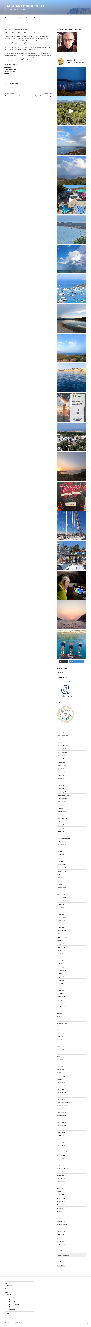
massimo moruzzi (62, 1112)
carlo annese (60, 835)
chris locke (60, 858)
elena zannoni (61, 920)
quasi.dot (59, 1165)
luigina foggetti (61, 1066)
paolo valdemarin (62, 1158)
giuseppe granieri (61, 986)
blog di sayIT (60, 825)
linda (58, 1029)
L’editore (8, 67)
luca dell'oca (60, 1049)
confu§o (59, 874)
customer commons (62, 881)
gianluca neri (60, 957)
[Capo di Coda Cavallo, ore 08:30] (71, 229)
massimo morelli (61, 1109)
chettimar (59, 848)
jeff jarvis (59, 1003)
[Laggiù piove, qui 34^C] (71, 259)
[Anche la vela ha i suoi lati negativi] (71, 555)
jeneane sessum (61, 1006)
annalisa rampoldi (62, 788)
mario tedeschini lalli (62, 1099)
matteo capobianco (62, 1122)
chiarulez (59, 851)
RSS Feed (9, 1285)
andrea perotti (61, 785)
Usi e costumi (10, 71)
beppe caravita (61, 821)
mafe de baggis (61, 1076)
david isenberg (61, 894)
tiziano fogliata (61, 1231)
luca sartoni (60, 1053)
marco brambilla (61, 1082)
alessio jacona (61, 762)
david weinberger (62, 897)
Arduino (9, 1294)
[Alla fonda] (71, 81)
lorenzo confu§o (61, 1036)
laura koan (60, 1016)
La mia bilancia (11, 1309)
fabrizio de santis (61, 930)
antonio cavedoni (62, 801)
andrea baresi (61, 772)
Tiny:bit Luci (12, 1299)
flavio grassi (60, 944)
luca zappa (60, 1062)
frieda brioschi (61, 950)
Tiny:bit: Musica (13, 1302)
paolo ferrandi (61, 1155)
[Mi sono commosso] (71, 407)
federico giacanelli (62, 937)
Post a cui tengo (18, 18)
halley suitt (60, 993)
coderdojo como (61, 871)
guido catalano (61, 990)
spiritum (59, 1214)
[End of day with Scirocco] (71, 348)
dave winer (60, 891)
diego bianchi (60, 907)
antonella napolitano (62, 798)
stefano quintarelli (62, 1224)
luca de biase (60, 1046)
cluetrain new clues (62, 868)
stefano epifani (61, 1221)
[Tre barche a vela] (71, 288)
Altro (27, 18)
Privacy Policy (60, 1265)
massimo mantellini (62, 1105)
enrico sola (60, 924)
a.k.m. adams (60, 732)
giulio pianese (60, 983)
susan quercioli (61, 1228)
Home (7, 18)
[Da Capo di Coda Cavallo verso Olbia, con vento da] (71, 110)
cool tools (59, 877)
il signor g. (59, 1000)
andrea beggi (60, 775)
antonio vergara (61, 815)
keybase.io (60, 672)
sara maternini (61, 1185)
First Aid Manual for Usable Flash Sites (32, 41)
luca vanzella (60, 1059)
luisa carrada (60, 1069)
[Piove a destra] (71, 140)
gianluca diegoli (61, 953)
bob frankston (61, 828)
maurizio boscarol (62, 1129)
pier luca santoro (61, 1162)
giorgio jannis (60, 977)
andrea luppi (60, 782)
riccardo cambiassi (62, 1168)
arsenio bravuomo (62, 818)
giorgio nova (60, 980)
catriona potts (61, 841)
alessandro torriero (62, 759)
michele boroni (61, 1135)
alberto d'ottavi (61, 739)
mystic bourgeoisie (62, 1142)
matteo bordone (61, 1119)
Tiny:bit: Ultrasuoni (14, 1307)
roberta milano (61, 1172)
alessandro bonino (62, 752)
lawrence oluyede (62, 1020)
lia (57, 1026)
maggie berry (60, 1079)
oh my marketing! (62, 1152)
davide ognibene (61, 901)
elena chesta (60, 914)
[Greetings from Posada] (71, 318)
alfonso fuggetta (61, 768)
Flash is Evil (31, 49)
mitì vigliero (60, 1138)
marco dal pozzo (61, 1086)
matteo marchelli (61, 1125)
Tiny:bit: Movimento (14, 1304)
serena (59, 1191)
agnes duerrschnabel (63, 735)
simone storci (60, 1208)
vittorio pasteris (61, 1244)
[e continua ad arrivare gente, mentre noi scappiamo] (71, 199)
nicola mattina (61, 1145)
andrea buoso (61, 778)
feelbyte (59, 940)
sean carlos (60, 1188)
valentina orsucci (61, 1241)
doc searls (60, 911)
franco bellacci (61, 947)
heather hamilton (61, 996)
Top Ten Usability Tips (35, 47)
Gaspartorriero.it (25, 6)
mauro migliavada (62, 1132)
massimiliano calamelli (63, 1102)
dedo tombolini (61, 904)
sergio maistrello (61, 1195)
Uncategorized (13, 83)
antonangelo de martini (63, 795)
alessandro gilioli (61, 755)
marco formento (61, 1092)
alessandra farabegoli (63, 745)
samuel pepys (61, 1181)
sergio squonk (61, 1198)
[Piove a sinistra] (71, 170)
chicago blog (60, 854)
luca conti (59, 1043)
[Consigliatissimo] (71, 496)
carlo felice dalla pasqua (63, 838)
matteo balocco (61, 1115)
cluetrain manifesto (62, 864)
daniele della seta (62, 887)
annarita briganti (61, 792)
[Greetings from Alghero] (71, 377)
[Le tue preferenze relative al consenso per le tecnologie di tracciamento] (88, 1324)
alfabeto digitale (61, 765)
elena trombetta (61, 917)
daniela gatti (60, 884)
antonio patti (60, 805)
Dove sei (36, 18)
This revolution (10, 69)
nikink (58, 1148)
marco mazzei (61, 1096)
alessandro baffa (61, 749)
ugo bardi (59, 1238)
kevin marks (60, 1010)
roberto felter (60, 1175)
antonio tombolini (62, 811)
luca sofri (59, 1056)
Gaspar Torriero (21, 29)
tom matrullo (60, 1234)
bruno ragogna (61, 831)
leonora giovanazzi (62, 1023)
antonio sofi (60, 808)
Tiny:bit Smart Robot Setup (14, 1297)
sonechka (59, 1211)
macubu (59, 1072)
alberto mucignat (61, 742)
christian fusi (60, 861)
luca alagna (60, 1039)
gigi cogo (59, 963)
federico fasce (61, 934)
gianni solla (60, 960)
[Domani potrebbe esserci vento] (71, 585)
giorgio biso (60, 973)
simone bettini (61, 1201)
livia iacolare (60, 1033)
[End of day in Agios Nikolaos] (71, 614)
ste (58, 1218)
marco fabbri (60, 1089)
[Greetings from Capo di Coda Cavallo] (71, 466)
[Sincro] (71, 644)
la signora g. (60, 1013)
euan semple (60, 927)
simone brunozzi (61, 1205)
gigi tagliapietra (61, 967)
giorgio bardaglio (61, 970)
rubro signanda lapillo (63, 1178)
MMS (7, 73)
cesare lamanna (61, 844)
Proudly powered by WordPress (14, 1323)
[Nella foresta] (71, 525)
